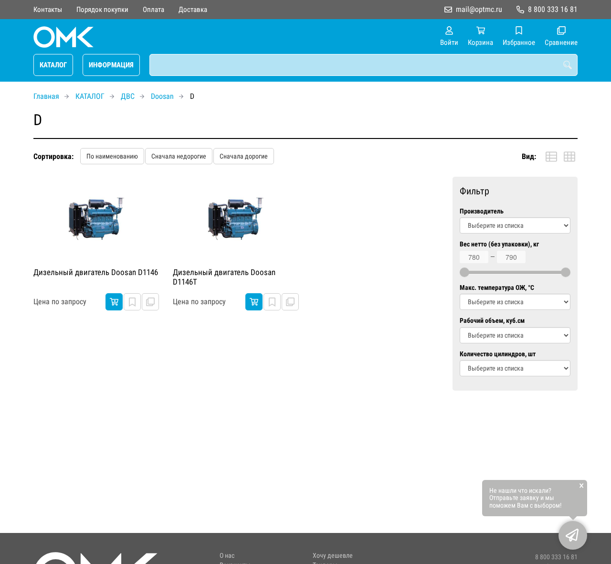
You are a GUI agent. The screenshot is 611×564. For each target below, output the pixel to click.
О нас (227, 555)
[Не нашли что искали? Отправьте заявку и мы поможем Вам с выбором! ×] (572, 535)
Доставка (193, 9)
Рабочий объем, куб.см (492, 320)
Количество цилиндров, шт (498, 354)
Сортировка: (53, 156)
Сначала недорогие (178, 156)
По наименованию (112, 156)
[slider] (464, 272)
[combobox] (363, 65)
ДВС (128, 96)
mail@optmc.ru (479, 9)
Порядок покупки (102, 9)
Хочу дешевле (333, 555)
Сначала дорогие (244, 156)
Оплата (153, 9)
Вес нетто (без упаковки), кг (499, 244)
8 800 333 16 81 (553, 9)
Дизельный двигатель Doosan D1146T (224, 277)
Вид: (529, 156)
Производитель (482, 211)
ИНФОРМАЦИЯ (111, 65)
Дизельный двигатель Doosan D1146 (95, 272)
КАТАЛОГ (53, 65)
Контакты (47, 9)
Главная (46, 96)
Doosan (162, 96)
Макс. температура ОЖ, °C (497, 287)
